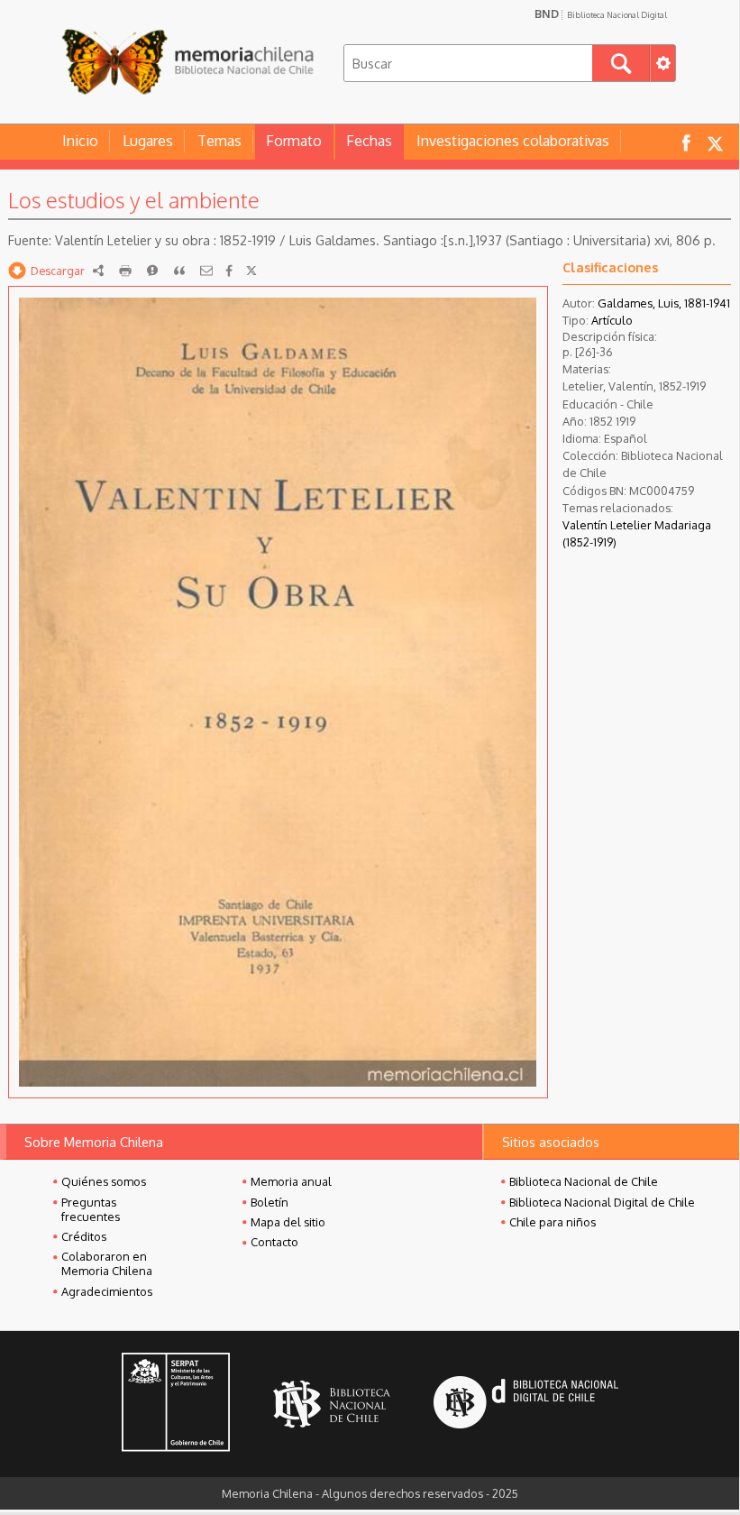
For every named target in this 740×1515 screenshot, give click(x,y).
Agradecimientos (106, 1291)
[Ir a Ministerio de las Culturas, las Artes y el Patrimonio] (175, 1404)
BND (600, 13)
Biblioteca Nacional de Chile (583, 1181)
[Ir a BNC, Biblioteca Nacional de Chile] (331, 1404)
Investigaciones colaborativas (512, 141)
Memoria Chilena (187, 61)
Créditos (83, 1236)
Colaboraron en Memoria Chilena (106, 1263)
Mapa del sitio (288, 1222)
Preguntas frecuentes (90, 1209)
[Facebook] (229, 271)
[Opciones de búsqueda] (662, 63)
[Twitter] (251, 271)
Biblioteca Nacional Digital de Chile (602, 1202)
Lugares (148, 141)
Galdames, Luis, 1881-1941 (664, 303)
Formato (294, 141)
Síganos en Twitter (714, 142)
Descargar (58, 270)
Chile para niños (552, 1222)
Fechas (369, 141)
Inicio (80, 141)
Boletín (269, 1202)
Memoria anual (291, 1181)
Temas (219, 141)
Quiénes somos (103, 1181)
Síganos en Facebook (685, 142)
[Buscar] (621, 63)
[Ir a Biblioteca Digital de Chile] (526, 1404)
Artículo (612, 320)
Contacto (274, 1242)
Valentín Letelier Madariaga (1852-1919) (636, 533)
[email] (206, 271)
